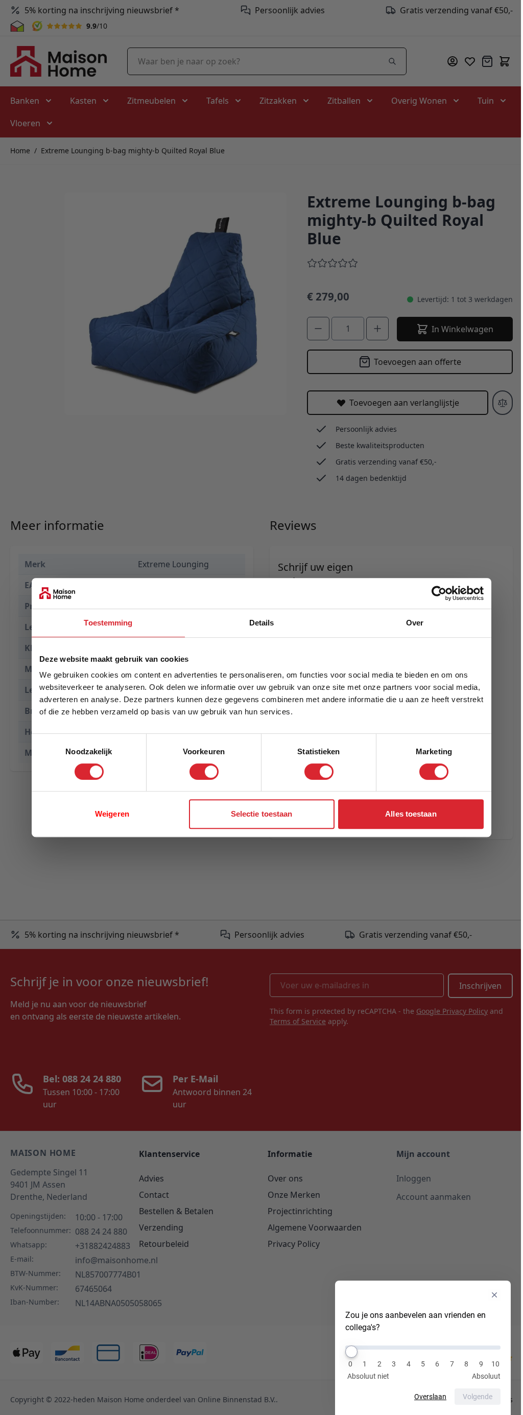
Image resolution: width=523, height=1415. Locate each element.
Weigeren (112, 813)
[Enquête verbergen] (494, 1295)
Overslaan (430, 1397)
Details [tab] (261, 622)
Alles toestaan (410, 813)
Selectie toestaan (262, 813)
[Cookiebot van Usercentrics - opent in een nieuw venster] (439, 593)
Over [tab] (414, 622)
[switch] (204, 771)
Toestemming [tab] (108, 622)
